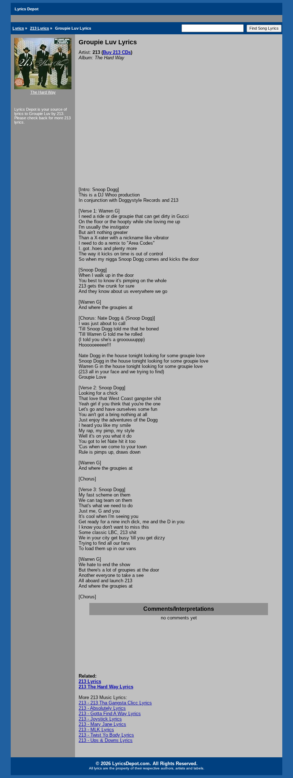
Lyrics (18, 28)
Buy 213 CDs (117, 52)
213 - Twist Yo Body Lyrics (106, 735)
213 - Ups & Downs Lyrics (106, 740)
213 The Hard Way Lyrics (106, 686)
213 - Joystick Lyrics (100, 719)
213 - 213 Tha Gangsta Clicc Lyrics (115, 702)
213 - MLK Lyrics (96, 729)
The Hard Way (43, 92)
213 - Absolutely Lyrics (102, 708)
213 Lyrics (39, 28)
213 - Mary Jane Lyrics (102, 724)
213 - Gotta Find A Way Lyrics (110, 713)
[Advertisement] (178, 133)
